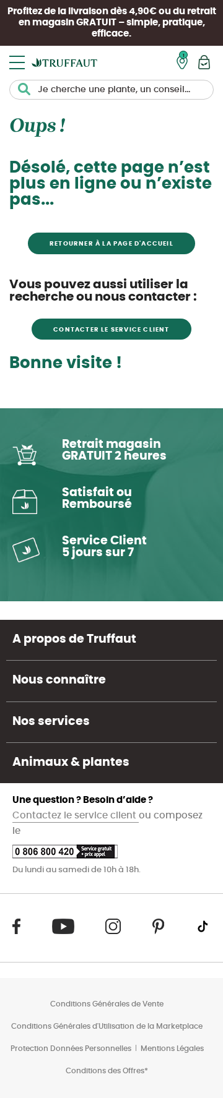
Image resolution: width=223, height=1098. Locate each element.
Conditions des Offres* (107, 1070)
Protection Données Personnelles (71, 1048)
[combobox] (111, 90)
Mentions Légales (172, 1048)
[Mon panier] (204, 62)
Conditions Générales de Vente (107, 1004)
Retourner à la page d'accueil (111, 244)
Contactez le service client (75, 815)
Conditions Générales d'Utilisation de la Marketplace (107, 1026)
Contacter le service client (111, 330)
